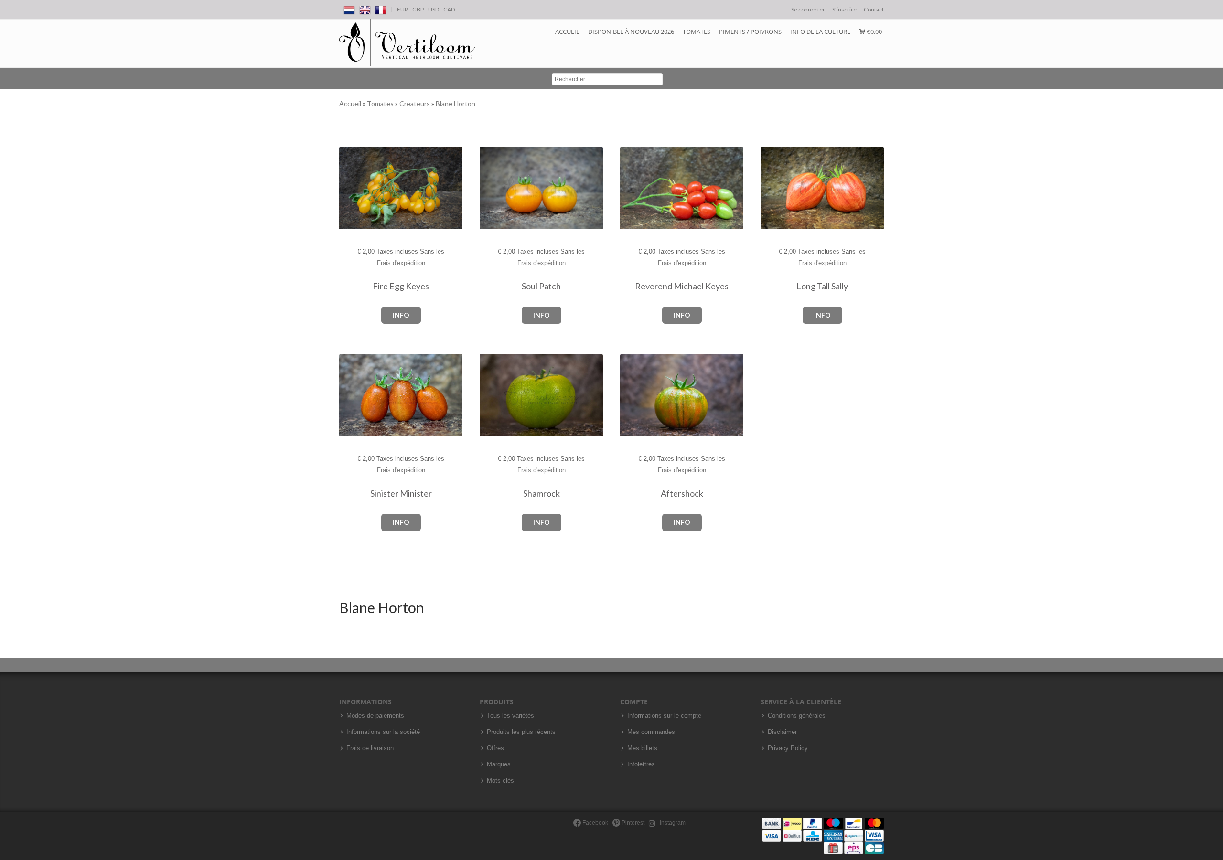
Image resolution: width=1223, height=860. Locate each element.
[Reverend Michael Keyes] (630, 188)
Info (401, 315)
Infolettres (641, 764)
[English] (365, 8)
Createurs (415, 103)
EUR (402, 9)
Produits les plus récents (521, 732)
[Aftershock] (630, 395)
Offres (495, 748)
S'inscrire (844, 9)
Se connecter (808, 9)
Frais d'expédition (401, 262)
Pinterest (632, 822)
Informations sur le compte (664, 715)
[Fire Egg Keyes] (349, 188)
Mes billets (642, 748)
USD (433, 9)
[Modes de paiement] (823, 835)
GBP (418, 9)
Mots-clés (500, 780)
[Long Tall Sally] (770, 188)
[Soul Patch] (489, 188)
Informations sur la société (383, 732)
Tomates (696, 31)
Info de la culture (820, 31)
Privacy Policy (788, 748)
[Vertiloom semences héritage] (407, 43)
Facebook (594, 822)
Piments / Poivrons (750, 31)
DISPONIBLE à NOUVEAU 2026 (631, 31)
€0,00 (873, 31)
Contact (874, 9)
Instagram (672, 822)
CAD (449, 9)
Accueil (567, 31)
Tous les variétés (510, 715)
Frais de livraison (370, 748)
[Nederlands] (349, 8)
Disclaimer (782, 732)
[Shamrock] (489, 395)
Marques (499, 764)
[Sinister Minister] (349, 395)
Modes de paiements (375, 715)
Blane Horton (455, 103)
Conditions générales (797, 715)
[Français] (380, 8)
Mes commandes (651, 732)
